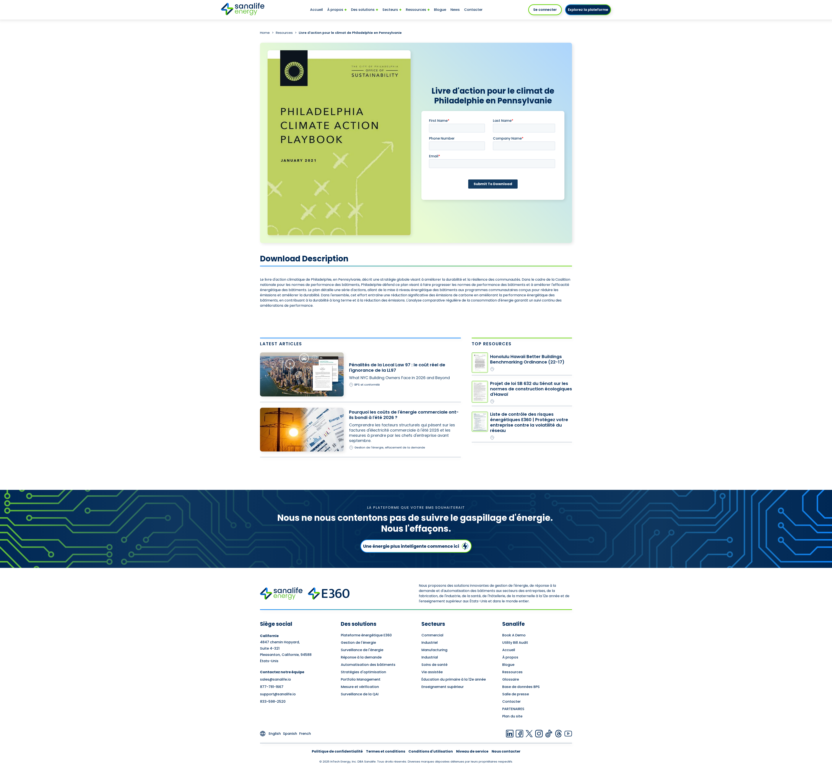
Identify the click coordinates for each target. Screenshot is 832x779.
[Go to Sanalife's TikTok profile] (548, 733)
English (275, 733)
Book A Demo (514, 635)
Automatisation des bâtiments (368, 664)
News (455, 9)
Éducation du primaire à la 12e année (453, 679)
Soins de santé (434, 664)
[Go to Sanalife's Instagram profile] (539, 733)
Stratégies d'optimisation (363, 672)
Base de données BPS (521, 686)
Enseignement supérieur (442, 686)
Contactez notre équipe (282, 672)
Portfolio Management (360, 679)
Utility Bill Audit (515, 642)
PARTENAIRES (513, 708)
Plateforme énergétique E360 (366, 635)
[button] (337, 9)
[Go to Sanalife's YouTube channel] (568, 733)
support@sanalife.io (278, 694)
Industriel (429, 642)
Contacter (473, 9)
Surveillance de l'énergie (362, 649)
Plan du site (512, 716)
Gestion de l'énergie (358, 642)
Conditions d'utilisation (430, 751)
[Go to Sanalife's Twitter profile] (529, 733)
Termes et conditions (385, 751)
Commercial (432, 635)
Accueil (316, 9)
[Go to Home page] (242, 9)
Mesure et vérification (360, 686)
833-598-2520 (273, 701)
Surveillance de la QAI (360, 694)
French (305, 733)
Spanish (290, 733)
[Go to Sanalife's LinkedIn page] (510, 733)
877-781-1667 (271, 686)
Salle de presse (515, 694)
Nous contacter (506, 751)
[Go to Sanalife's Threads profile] (558, 733)
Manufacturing (434, 649)
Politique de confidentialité (337, 751)
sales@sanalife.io (275, 679)
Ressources (512, 672)
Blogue (440, 9)
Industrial (429, 657)
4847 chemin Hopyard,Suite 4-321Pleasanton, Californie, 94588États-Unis (286, 648)
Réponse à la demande (361, 657)
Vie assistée (432, 672)
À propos (510, 657)
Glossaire (510, 679)
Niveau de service (472, 751)
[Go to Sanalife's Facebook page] (519, 733)
